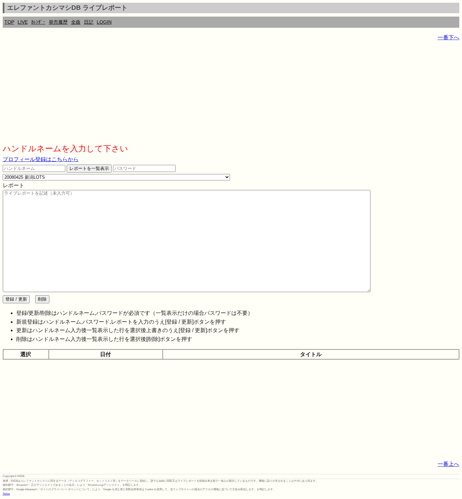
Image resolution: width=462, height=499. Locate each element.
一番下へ (448, 37)
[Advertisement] (206, 94)
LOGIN (104, 22)
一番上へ (448, 464)
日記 (88, 22)
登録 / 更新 (16, 299)
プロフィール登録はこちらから (40, 159)
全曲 (75, 22)
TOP (9, 22)
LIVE (23, 22)
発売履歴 (58, 22)
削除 (42, 299)
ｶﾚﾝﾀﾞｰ (38, 22)
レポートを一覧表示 (89, 168)
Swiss (6, 493)
